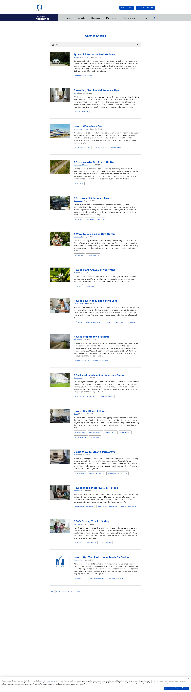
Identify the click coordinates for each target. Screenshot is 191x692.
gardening (79, 255)
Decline (186, 689)
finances (79, 322)
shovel (101, 219)
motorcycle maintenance (96, 578)
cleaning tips (80, 432)
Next (79, 592)
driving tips (92, 542)
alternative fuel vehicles (84, 75)
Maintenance (78, 201)
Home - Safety (78, 339)
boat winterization (100, 147)
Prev (52, 592)
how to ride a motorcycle (85, 506)
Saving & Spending (80, 303)
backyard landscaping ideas (85, 396)
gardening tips (94, 255)
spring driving (106, 542)
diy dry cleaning (95, 432)
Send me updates (145, 8)
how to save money (94, 322)
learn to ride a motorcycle (108, 506)
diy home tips (111, 432)
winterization (116, 147)
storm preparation (82, 360)
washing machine (82, 111)
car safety (79, 542)
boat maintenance (82, 147)
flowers (78, 286)
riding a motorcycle (129, 506)
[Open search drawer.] (154, 18)
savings (132, 322)
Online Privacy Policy (49, 681)
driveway (91, 219)
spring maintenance (117, 578)
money (108, 322)
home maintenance (97, 473)
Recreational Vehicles (81, 129)
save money (120, 322)
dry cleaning (125, 432)
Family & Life (78, 237)
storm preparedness (101, 360)
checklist (79, 578)
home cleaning (81, 437)
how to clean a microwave (118, 473)
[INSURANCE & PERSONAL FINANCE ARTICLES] (43, 17)
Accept (179, 689)
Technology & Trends (81, 57)
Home (76, 93)
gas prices (79, 183)
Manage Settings (170, 689)
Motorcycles (78, 490)
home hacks (96, 437)
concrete (79, 219)
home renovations (107, 396)
